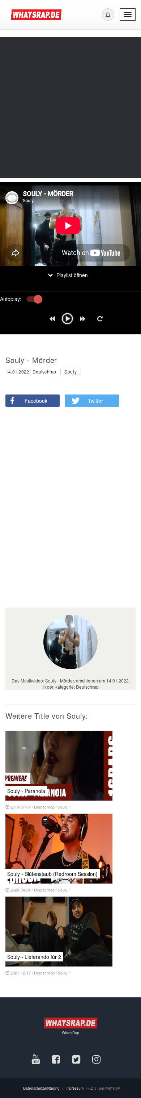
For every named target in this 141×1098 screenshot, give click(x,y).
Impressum (74, 1088)
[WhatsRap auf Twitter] (82, 1059)
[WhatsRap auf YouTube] (41, 1059)
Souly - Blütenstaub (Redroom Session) (52, 873)
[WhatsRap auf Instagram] (101, 1059)
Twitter (95, 400)
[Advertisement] (70, 107)
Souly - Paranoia (26, 790)
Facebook (36, 400)
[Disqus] (67, 513)
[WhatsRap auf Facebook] (62, 1059)
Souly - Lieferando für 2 (34, 956)
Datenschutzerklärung (41, 1088)
